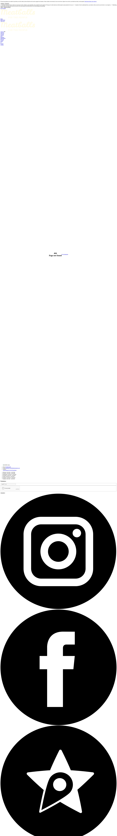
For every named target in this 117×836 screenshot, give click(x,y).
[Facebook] (58, 724)
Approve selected (7, 7)
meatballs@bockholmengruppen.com (12, 468)
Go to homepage (65, 254)
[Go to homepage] (17, 17)
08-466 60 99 (8, 466)
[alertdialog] (58, 4)
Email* (2, 484)
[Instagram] (58, 608)
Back (2, 7)
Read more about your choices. (91, 1)
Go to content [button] (3, 8)
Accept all (7, 3)
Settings (2, 3)
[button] (4, 31)
